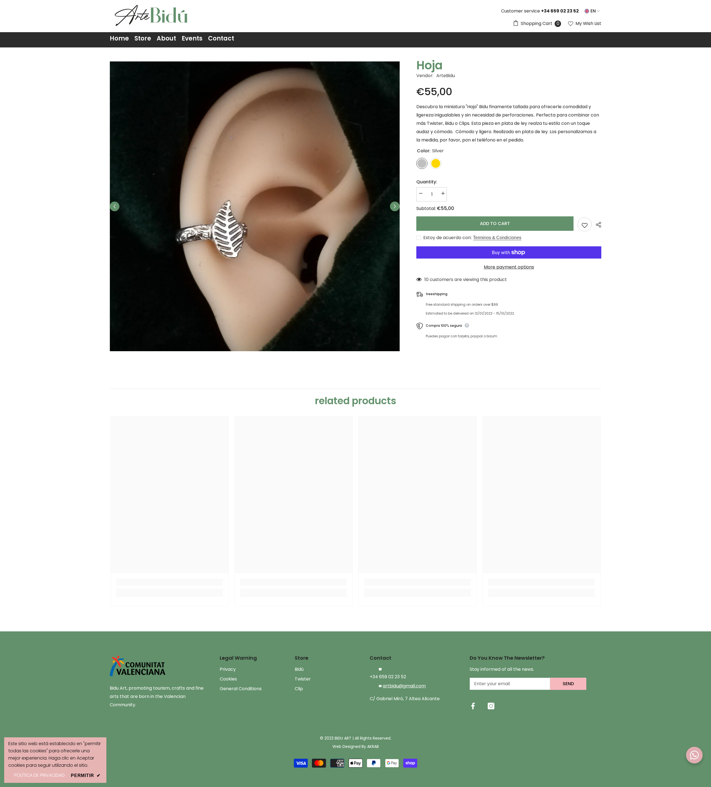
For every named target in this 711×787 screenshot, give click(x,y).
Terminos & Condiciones (497, 237)
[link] (169, 582)
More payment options (509, 267)
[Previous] (114, 206)
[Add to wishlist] (585, 224)
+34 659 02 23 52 (388, 677)
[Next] (395, 206)
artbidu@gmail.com (404, 686)
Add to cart (495, 224)
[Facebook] (473, 706)
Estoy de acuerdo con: (447, 238)
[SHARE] (596, 224)
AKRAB (373, 746)
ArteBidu (445, 75)
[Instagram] (491, 706)
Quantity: (426, 182)
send (568, 683)
